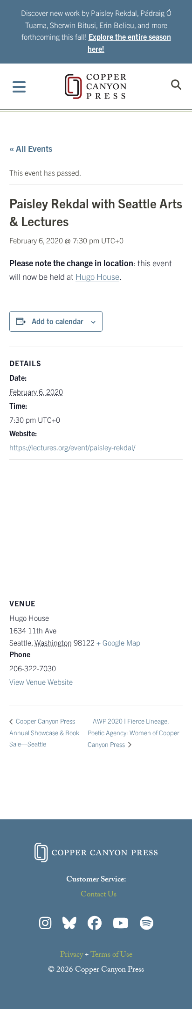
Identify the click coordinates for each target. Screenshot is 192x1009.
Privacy (71, 955)
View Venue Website (41, 681)
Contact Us (99, 895)
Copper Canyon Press (95, 86)
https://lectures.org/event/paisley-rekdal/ (72, 447)
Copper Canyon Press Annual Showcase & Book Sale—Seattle (44, 732)
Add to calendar (57, 321)
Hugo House (97, 276)
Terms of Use (111, 955)
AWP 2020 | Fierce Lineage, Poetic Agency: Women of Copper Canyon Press (133, 732)
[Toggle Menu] (19, 86)
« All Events (30, 148)
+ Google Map (118, 642)
